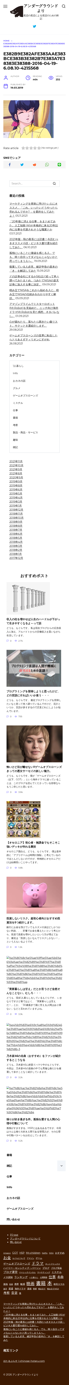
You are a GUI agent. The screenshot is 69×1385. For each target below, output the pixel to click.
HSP (21, 1252)
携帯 (16, 1284)
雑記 (15, 447)
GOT (15, 1252)
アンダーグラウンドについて (25, 1238)
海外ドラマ (20, 1288)
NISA (51, 1253)
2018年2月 (15, 550)
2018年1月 (15, 554)
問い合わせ (13, 1219)
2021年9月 (15, 469)
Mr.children (33, 1252)
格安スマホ (59, 1284)
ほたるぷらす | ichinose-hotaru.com (24, 1361)
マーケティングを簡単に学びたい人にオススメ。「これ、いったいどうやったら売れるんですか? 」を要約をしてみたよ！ (33, 1307)
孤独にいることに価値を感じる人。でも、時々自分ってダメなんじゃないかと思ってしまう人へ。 (33, 257)
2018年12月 (16, 509)
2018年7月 (15, 529)
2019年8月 (15, 485)
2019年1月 (15, 505)
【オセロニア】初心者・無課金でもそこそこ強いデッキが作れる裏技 (33, 844)
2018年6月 (15, 533)
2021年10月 (16, 465)
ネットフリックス (52, 1264)
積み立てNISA (53, 1289)
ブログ (45, 1267)
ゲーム (39, 1258)
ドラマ (38, 1263)
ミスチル (18, 402)
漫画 (29, 1288)
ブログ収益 (56, 1268)
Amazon (7, 1253)
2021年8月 (15, 473)
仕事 (15, 410)
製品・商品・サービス (25, 432)
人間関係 (43, 1277)
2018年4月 (16, 542)
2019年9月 (15, 481)
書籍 (15, 417)
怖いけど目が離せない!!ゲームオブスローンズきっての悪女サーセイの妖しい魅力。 (34, 769)
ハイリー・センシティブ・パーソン (22, 1267)
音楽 (14, 1293)
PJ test (14, 1234)
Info (15, 373)
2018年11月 (16, 513)
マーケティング (43, 1272)
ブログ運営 (10, 1272)
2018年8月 (15, 525)
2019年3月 (15, 501)
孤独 (5, 1284)
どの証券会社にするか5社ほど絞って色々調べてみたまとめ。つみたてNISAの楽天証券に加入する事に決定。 (34, 280)
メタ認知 (8, 1277)
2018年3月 (15, 546)
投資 (11, 1284)
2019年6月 (15, 489)
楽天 (5, 1289)
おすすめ (59, 1252)
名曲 (60, 1277)
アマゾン (30, 1258)
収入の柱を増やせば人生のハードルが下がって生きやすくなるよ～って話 (33, 621)
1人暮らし (18, 365)
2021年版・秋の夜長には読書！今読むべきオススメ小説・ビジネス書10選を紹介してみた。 (33, 243)
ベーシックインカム (27, 1272)
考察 (15, 425)
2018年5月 (15, 537)
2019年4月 (16, 497)
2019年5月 (15, 493)
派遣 (11, 1288)
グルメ (16, 388)
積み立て (42, 1289)
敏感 (22, 1284)
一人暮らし (33, 1277)
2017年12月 (16, 558)
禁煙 (35, 1289)
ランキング (21, 1277)
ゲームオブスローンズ (25, 395)
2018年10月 (16, 517)
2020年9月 (16, 477)
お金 (7, 1257)
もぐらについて (18, 1258)
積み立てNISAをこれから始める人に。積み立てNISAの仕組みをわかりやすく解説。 (34, 294)
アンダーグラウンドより (41, 8)
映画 (30, 1283)
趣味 (15, 439)
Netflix (45, 1253)
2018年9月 (15, 521)
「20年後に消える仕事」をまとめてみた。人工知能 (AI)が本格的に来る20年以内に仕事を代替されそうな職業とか (33, 225)
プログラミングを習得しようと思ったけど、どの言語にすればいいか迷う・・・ (33, 693)
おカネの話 (19, 380)
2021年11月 (16, 461)
